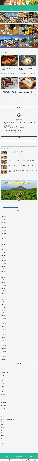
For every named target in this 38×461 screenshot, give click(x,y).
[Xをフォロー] (17, 132)
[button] (36, 141)
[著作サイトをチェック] (15, 132)
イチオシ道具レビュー (19, 456)
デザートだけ (31, 455)
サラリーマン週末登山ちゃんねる (10, 207)
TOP (6, 455)
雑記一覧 (31, 456)
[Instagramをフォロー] (19, 132)
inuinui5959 (19, 119)
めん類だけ (6, 456)
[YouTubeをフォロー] (20, 132)
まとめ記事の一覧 (19, 455)
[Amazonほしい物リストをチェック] (22, 132)
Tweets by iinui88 (4, 148)
